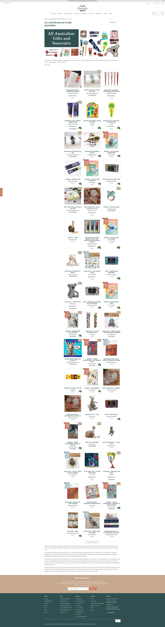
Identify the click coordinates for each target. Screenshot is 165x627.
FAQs (45, 607)
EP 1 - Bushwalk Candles (79, 601)
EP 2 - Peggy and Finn (79, 603)
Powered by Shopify (91, 624)
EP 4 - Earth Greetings (79, 607)
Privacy (92, 598)
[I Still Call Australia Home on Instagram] (7, 3)
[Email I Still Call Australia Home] (2, 3)
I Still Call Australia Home (51, 624)
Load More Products (92, 542)
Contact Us (46, 598)
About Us (46, 605)
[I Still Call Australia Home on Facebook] (4, 3)
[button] (60, 13)
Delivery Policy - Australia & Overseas (97, 603)
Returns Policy (93, 601)
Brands (45, 612)
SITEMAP (86, 624)
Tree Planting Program (48, 601)
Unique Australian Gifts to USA (65, 605)
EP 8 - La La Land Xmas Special (80, 616)
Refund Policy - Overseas (95, 605)
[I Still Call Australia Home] (82, 8)
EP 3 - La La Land (78, 605)
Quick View (73, 82)
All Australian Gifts (63, 612)
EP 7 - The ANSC (78, 614)
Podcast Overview (78, 598)
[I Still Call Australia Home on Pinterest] (9, 3)
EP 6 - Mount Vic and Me (79, 612)
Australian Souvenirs (63, 601)
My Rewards (46, 603)
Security (92, 607)
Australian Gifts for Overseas (65, 598)
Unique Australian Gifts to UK (65, 603)
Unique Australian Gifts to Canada (66, 607)
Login (158, 3)
